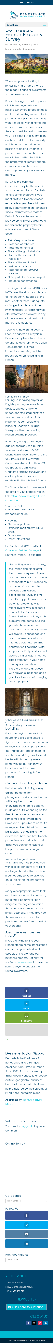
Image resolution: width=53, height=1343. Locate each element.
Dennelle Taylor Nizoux (19, 44)
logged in (27, 1126)
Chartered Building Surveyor (22, 550)
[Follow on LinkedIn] (45, 1323)
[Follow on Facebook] (28, 1323)
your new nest (24, 962)
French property (13, 49)
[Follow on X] (34, 1323)
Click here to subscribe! (28, 1307)
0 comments (29, 49)
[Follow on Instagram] (40, 1323)
